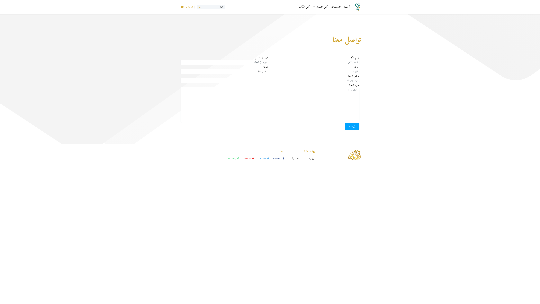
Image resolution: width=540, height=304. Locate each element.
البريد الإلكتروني (261, 58)
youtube (247, 158)
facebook (277, 158)
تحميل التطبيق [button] (322, 7)
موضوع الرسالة (353, 76)
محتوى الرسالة (354, 85)
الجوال (356, 67)
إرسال (352, 126)
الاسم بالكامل (353, 58)
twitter (263, 158)
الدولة (266, 67)
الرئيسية (347, 7)
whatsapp (232, 158)
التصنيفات (336, 7)
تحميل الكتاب (304, 7)
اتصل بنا (295, 158)
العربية (190, 7)
